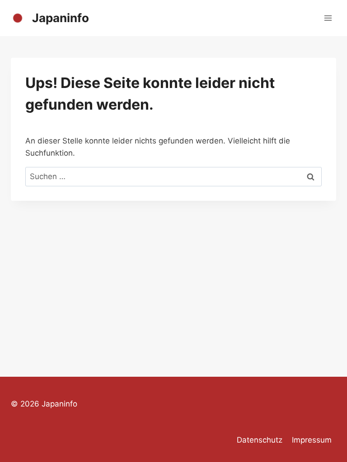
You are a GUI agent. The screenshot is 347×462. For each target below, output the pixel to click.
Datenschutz (259, 439)
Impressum (312, 439)
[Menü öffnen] (327, 18)
